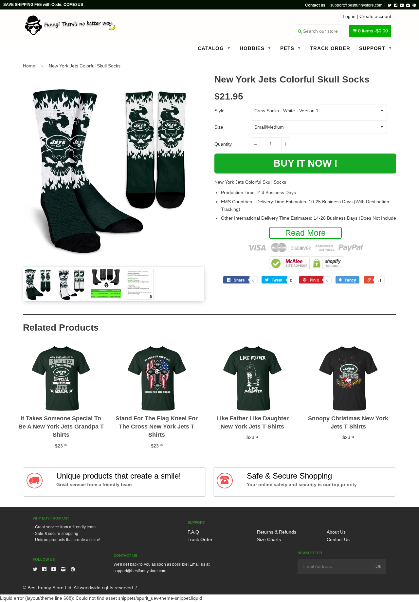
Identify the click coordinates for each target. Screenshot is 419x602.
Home (29, 65)
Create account (375, 16)
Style (219, 110)
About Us (336, 532)
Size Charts (269, 539)
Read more (305, 232)
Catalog (212, 48)
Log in (349, 16)
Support (373, 48)
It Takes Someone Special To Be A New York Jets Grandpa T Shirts (61, 426)
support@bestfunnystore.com (356, 5)
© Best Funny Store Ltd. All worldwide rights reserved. (78, 587)
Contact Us (338, 539)
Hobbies (253, 48)
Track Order (330, 48)
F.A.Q (193, 532)
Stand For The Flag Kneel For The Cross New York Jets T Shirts (157, 426)
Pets (288, 48)
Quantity (223, 144)
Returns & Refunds (276, 532)
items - (373, 30)
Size (218, 127)
